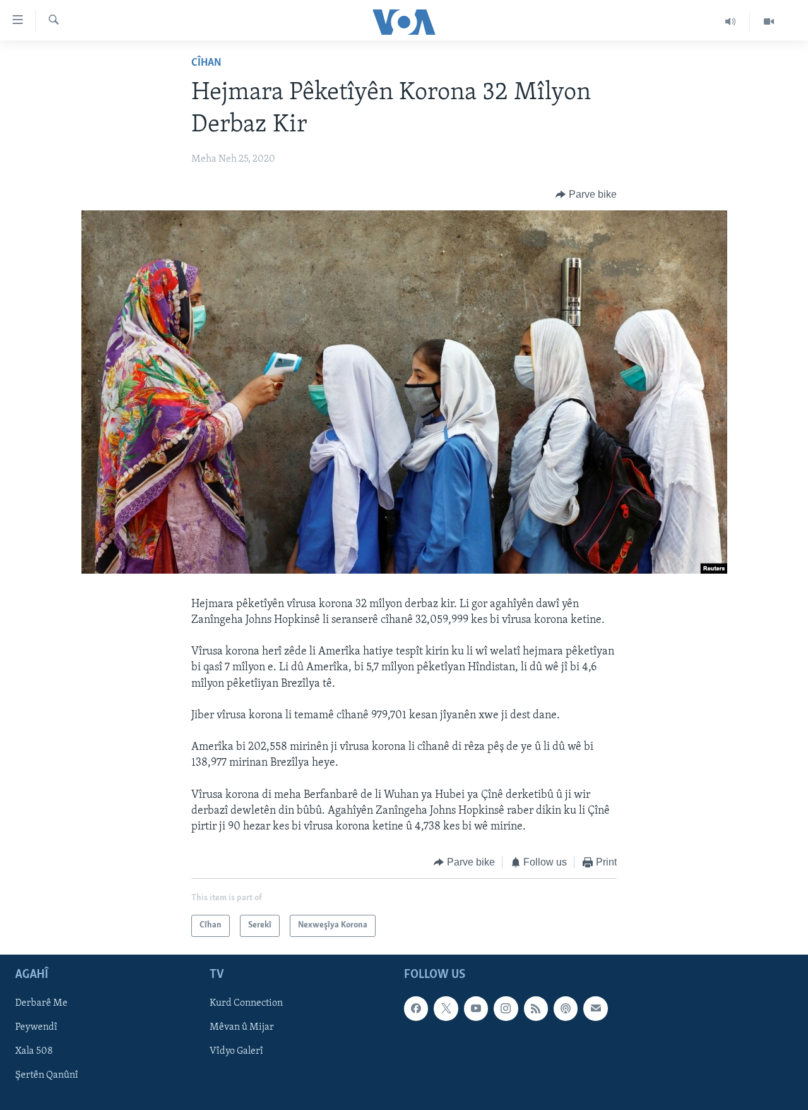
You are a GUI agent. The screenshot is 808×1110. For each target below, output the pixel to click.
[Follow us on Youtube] (476, 1008)
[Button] (586, 194)
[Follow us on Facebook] (416, 1008)
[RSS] (536, 1008)
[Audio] (730, 21)
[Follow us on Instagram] (506, 1008)
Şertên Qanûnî (46, 1075)
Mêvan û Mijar (242, 1027)
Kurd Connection (246, 1003)
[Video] (769, 21)
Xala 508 (34, 1051)
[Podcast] (566, 1008)
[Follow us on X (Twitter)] (446, 1008)
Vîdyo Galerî (236, 1051)
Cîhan (206, 63)
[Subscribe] (595, 1008)
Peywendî (36, 1027)
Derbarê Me (41, 1003)
